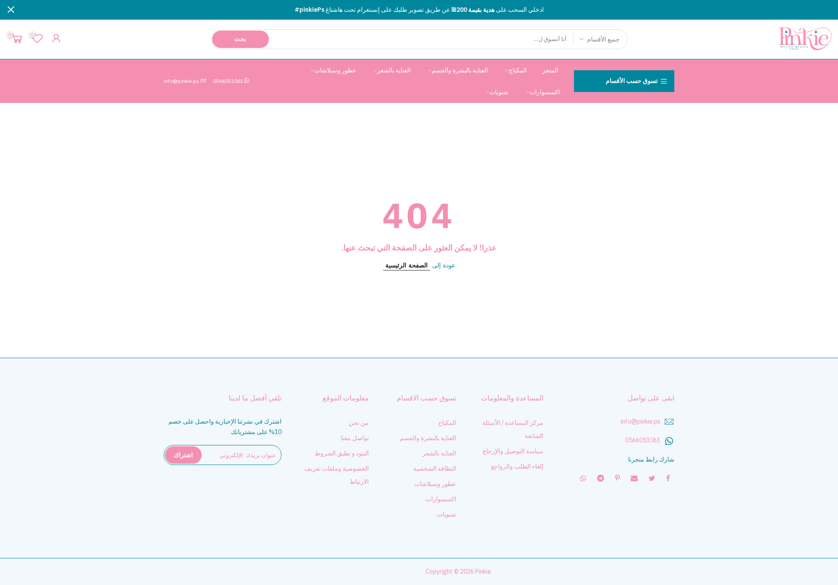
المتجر (550, 70)
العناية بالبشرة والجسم (460, 70)
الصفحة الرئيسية (406, 265)
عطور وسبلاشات (335, 70)
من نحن (359, 423)
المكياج (518, 70)
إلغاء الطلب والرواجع (517, 466)
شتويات (498, 92)
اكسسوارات (544, 92)
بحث (240, 39)
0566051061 (228, 81)
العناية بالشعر (394, 70)
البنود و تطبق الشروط (342, 453)
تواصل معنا (355, 438)
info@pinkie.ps (182, 81)
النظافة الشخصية (434, 468)
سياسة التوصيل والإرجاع (513, 451)
